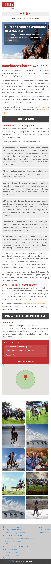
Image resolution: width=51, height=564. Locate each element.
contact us (10, 355)
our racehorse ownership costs (19, 347)
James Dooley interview (15, 533)
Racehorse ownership (12, 527)
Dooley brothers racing (12, 530)
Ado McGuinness (12, 561)
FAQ (7, 544)
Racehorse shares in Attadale (15, 547)
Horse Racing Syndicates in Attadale (20, 538)
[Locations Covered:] (3, 4)
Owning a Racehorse (13, 541)
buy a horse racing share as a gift (20, 351)
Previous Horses (12, 555)
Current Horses (11, 552)
